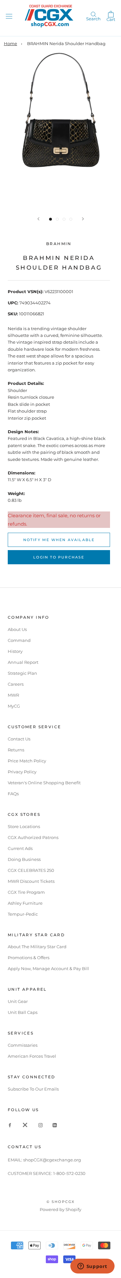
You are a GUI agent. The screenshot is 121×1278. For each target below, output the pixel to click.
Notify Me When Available (59, 540)
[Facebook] (10, 1124)
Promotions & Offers (28, 957)
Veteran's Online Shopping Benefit (44, 782)
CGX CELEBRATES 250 (31, 870)
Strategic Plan (22, 673)
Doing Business (24, 859)
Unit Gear (18, 1001)
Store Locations (24, 826)
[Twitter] (25, 1124)
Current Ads (20, 848)
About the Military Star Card (37, 946)
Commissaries (22, 1045)
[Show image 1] (50, 219)
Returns (16, 750)
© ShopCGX (60, 1201)
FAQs (13, 793)
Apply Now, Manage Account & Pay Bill (48, 968)
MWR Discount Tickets (31, 881)
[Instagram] (40, 1124)
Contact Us (19, 739)
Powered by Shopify (60, 1209)
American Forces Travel (32, 1056)
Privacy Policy (22, 771)
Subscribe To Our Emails (33, 1089)
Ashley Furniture (25, 903)
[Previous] (38, 218)
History (15, 651)
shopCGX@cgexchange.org (52, 1159)
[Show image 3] (64, 219)
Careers (16, 684)
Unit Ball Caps (22, 1012)
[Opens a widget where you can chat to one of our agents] (92, 1267)
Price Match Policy (27, 760)
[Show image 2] (57, 219)
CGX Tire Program (26, 892)
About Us (17, 629)
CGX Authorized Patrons (33, 837)
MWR (13, 695)
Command (19, 640)
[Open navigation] (9, 16)
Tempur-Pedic (23, 914)
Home (10, 43)
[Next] (83, 218)
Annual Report (23, 662)
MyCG (14, 706)
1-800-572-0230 (69, 1173)
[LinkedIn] (55, 1124)
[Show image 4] (70, 219)
